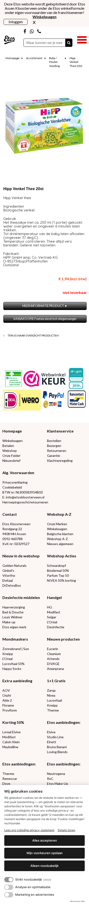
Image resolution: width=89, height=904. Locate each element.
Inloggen (16, 21)
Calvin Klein (11, 742)
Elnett (51, 742)
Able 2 (7, 700)
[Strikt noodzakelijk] (8, 879)
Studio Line (55, 737)
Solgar (51, 617)
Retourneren (56, 451)
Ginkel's (8, 570)
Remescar (9, 779)
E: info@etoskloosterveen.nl (23, 497)
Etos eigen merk (14, 627)
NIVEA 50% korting (61, 580)
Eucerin (52, 649)
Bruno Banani (57, 747)
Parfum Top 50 (58, 575)
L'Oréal (52, 622)
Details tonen (66, 830)
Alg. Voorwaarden (18, 472)
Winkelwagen (12, 441)
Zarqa (51, 690)
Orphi (6, 695)
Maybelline (10, 747)
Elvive (51, 732)
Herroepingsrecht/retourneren (25, 502)
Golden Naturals (14, 565)
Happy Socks (11, 669)
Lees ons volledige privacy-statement (29, 830)
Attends (53, 659)
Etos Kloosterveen (16, 524)
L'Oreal (7, 659)
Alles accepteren (44, 840)
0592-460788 (12, 539)
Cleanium (54, 654)
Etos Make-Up (57, 784)
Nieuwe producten (63, 639)
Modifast (53, 612)
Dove (6, 784)
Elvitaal (7, 580)
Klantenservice (60, 431)
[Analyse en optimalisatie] (8, 887)
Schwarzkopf (56, 565)
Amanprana (55, 669)
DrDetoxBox (11, 585)
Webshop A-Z (59, 514)
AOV (6, 690)
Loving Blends (57, 752)
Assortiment (34, 58)
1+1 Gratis (56, 680)
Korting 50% (13, 722)
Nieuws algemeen (60, 544)
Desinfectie (55, 627)
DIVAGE (53, 664)
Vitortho (8, 575)
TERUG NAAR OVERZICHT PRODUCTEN (33, 335)
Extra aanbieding (17, 680)
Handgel (54, 597)
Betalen (8, 446)
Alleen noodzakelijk (44, 866)
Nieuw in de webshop (21, 556)
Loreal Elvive (11, 732)
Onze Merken (57, 524)
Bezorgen (54, 446)
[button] (82, 39)
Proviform (9, 710)
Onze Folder (11, 456)
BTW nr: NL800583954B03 (22, 492)
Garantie (53, 456)
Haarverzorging (13, 607)
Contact (9, 514)
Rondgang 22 (12, 529)
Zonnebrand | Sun (15, 649)
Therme (53, 710)
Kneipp (7, 654)
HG (49, 607)
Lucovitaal (54, 700)
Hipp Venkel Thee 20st (76, 62)
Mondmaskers (15, 639)
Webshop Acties (61, 556)
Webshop (9, 451)
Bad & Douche (12, 612)
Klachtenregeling (60, 461)
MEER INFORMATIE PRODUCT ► (45, 306)
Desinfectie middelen (21, 597)
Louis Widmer (12, 617)
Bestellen (54, 441)
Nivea (51, 695)
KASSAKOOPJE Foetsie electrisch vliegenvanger (45, 319)
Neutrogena (56, 774)
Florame (8, 705)
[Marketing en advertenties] (8, 894)
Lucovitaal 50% (13, 664)
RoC (50, 779)
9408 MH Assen (14, 534)
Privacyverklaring (15, 482)
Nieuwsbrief (11, 461)
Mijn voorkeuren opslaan (45, 853)
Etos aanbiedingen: (63, 722)
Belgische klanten (60, 534)
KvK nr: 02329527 (15, 544)
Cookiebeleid (12, 487)
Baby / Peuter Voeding (54, 62)
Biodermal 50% (58, 570)
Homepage (12, 58)
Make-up (8, 622)
